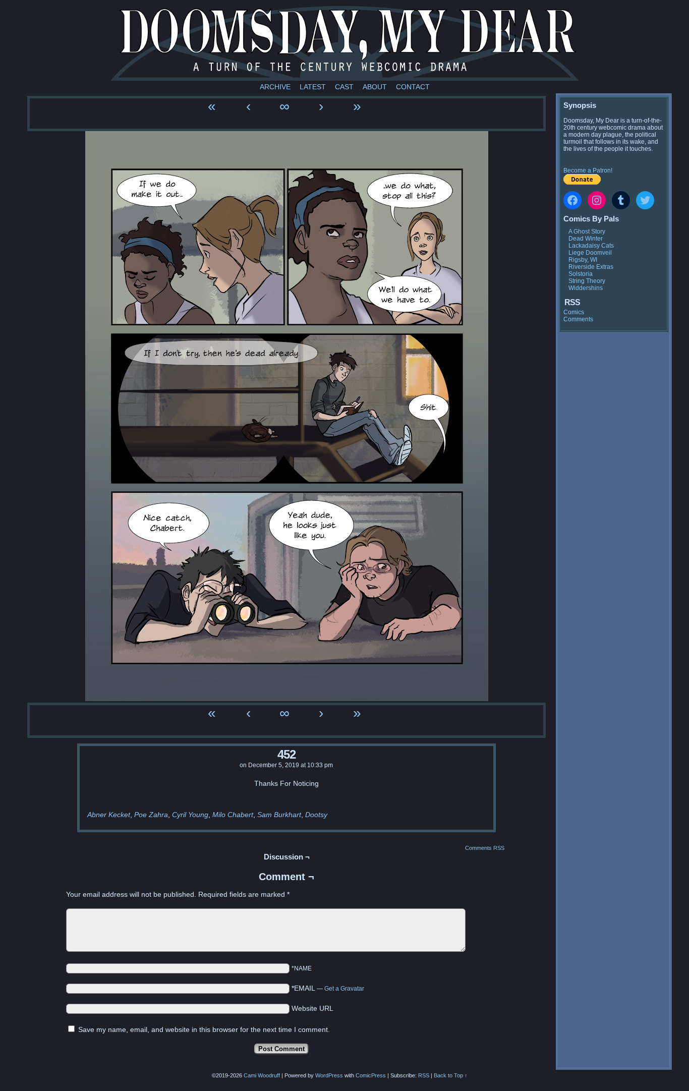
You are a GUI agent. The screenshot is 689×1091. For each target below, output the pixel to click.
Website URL (312, 1008)
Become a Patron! (587, 170)
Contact (413, 87)
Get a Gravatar (344, 988)
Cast (344, 87)
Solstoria (580, 273)
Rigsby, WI (582, 259)
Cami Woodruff (262, 1075)
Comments (578, 319)
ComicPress (371, 1075)
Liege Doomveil (590, 252)
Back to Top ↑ (451, 1075)
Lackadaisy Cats (591, 245)
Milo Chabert (232, 815)
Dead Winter (585, 238)
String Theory (586, 280)
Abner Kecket (108, 815)
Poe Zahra (151, 815)
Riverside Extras (590, 266)
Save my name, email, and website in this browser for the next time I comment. (204, 1029)
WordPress (329, 1075)
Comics (573, 312)
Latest (313, 87)
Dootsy (316, 815)
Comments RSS (484, 848)
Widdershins (585, 288)
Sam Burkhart (279, 815)
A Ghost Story (586, 231)
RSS (423, 1075)
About (375, 87)
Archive (275, 87)
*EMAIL (328, 988)
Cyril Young (190, 815)
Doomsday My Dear (344, 43)
